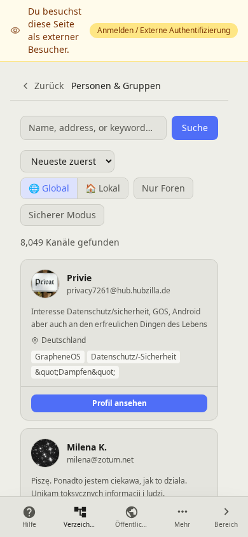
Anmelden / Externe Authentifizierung (163, 30)
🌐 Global (49, 188)
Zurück (49, 86)
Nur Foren (163, 188)
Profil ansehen (119, 403)
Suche (195, 128)
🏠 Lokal (102, 188)
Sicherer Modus (62, 215)
